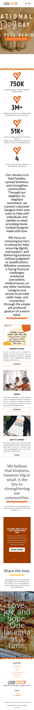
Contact (17, 693)
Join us (20, 510)
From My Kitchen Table (13, 538)
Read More (17, 550)
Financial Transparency (17, 672)
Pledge (17, 364)
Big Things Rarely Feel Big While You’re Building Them (17, 530)
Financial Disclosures (17, 674)
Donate (17, 410)
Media (17, 670)
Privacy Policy (17, 676)
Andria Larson (12, 536)
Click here (15, 583)
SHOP (17, 455)
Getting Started (17, 666)
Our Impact (17, 668)
